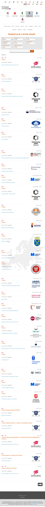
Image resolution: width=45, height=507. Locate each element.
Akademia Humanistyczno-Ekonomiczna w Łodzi (10, 321)
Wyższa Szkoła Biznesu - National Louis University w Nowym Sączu (13, 348)
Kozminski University (5, 126)
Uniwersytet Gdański (5, 359)
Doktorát (22, 22)
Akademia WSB (4, 299)
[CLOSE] (35, 504)
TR (30, 4)
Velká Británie (30, 29)
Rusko (40, 26)
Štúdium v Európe (7, 26)
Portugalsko (31, 26)
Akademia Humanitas (5, 114)
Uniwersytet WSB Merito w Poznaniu (8, 257)
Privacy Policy (33, 503)
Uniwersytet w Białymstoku (6, 269)
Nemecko (22, 26)
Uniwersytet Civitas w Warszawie (7, 171)
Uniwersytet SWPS (5, 139)
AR (38, 4)
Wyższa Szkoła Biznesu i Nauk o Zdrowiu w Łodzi (10, 64)
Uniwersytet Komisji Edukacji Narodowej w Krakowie (11, 285)
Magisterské (29, 16)
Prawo (3, 59)
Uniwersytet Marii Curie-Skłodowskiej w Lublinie (10, 376)
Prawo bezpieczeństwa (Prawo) (11, 410)
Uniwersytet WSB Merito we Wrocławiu (8, 182)
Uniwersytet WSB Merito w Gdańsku (8, 387)
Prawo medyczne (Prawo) (9, 468)
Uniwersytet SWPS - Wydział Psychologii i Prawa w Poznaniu (12, 96)
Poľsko (26, 26)
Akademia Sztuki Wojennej (6, 81)
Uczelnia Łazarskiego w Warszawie (8, 212)
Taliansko (24, 29)
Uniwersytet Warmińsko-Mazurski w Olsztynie (9, 333)
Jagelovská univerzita (5, 241)
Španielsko (14, 29)
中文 (42, 4)
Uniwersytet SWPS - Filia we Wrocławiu (8, 193)
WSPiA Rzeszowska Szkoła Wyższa (8, 227)
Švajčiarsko (20, 29)
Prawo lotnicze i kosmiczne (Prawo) (12, 455)
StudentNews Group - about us (22, 495)
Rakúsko (35, 26)
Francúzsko (17, 26)
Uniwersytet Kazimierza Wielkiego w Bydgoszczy (10, 310)
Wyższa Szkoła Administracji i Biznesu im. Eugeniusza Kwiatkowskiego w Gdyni (15, 157)
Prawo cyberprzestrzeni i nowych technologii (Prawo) (17, 423)
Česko (13, 26)
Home (7, 16)
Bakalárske (22, 16)
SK (26, 4)
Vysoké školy (15, 16)
